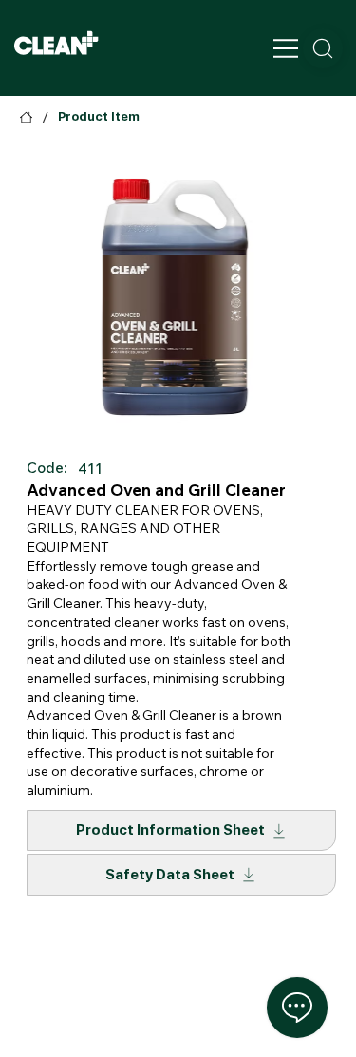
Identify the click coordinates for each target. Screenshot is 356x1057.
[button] (323, 48)
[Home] (26, 117)
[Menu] (287, 48)
